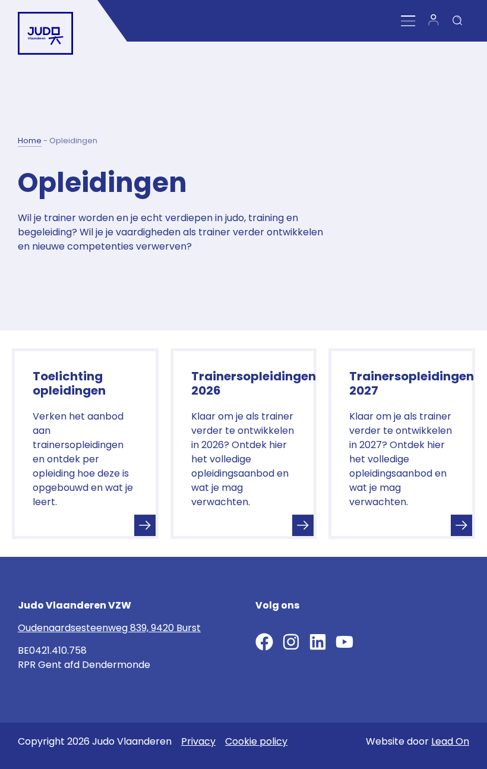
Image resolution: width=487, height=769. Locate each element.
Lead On (450, 741)
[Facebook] (264, 642)
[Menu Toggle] (408, 21)
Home (30, 140)
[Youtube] (344, 642)
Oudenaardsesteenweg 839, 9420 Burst (109, 628)
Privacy (198, 741)
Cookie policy (256, 741)
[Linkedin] (318, 642)
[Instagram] (291, 642)
